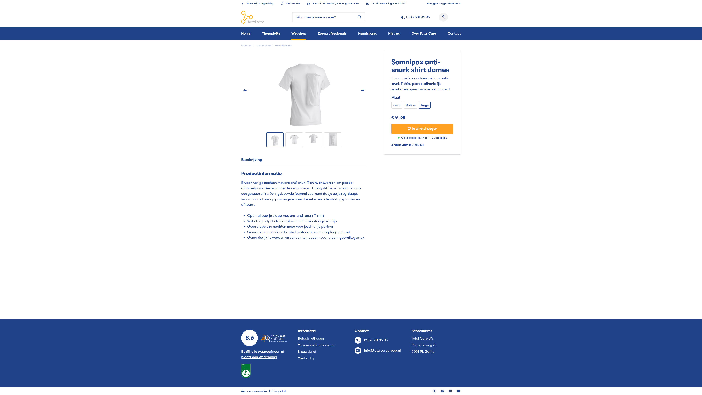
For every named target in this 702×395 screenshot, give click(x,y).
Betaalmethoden (311, 338)
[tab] (251, 159)
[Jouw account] (443, 17)
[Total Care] (252, 17)
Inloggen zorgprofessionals (444, 3)
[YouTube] (458, 391)
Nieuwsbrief (307, 351)
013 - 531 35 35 (418, 17)
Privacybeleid (278, 391)
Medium (411, 105)
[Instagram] (450, 391)
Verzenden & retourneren (316, 345)
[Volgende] (362, 90)
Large (425, 105)
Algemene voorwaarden (254, 391)
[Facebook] (434, 391)
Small (396, 105)
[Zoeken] (359, 17)
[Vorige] (245, 90)
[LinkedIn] (442, 391)
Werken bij (306, 358)
